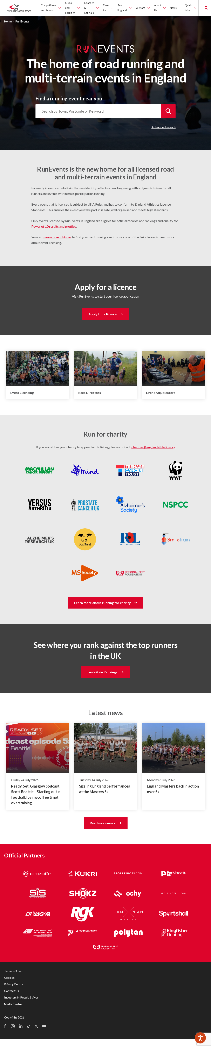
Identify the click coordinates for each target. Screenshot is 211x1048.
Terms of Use (12, 971)
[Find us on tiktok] (28, 1026)
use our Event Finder (57, 237)
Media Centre (13, 1004)
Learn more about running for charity (102, 603)
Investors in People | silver (21, 997)
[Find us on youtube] (44, 1026)
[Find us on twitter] (36, 1026)
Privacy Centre (13, 984)
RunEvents (22, 21)
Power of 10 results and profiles (53, 226)
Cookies (9, 977)
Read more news (102, 823)
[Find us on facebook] (5, 1026)
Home (8, 21)
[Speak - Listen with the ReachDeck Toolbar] (200, 1037)
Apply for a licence (102, 314)
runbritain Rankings (102, 672)
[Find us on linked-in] (20, 1026)
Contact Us (11, 991)
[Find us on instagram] (13, 1026)
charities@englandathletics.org (153, 447)
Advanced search (163, 127)
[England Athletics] (19, 8)
